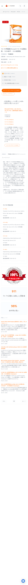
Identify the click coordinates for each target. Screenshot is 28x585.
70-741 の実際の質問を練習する (10, 68)
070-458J (5, 222)
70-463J (5, 249)
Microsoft (13, 11)
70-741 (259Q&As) (9, 121)
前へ (4, 401)
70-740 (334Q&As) (9, 119)
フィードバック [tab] (6, 157)
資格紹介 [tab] (4, 154)
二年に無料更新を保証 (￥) (11, 83)
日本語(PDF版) (10, 80)
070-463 (5, 236)
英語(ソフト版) (9, 76)
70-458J (5, 208)
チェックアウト (9, 93)
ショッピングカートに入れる (12, 90)
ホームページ (6, 11)
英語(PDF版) (9, 73)
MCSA (18, 11)
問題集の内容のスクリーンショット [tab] (17, 154)
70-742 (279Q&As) (9, 124)
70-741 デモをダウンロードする (10, 65)
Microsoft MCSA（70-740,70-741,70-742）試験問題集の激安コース (14, 110)
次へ (23, 401)
